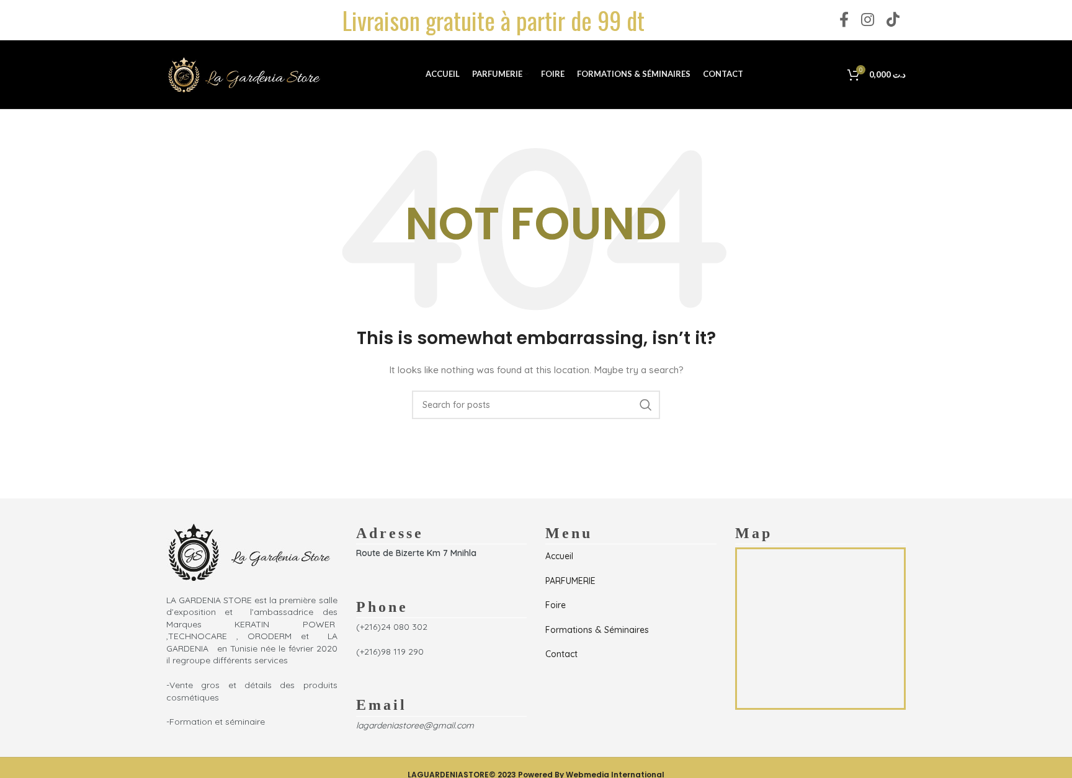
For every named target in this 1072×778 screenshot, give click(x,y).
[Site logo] (243, 73)
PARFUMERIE (570, 580)
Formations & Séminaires (597, 629)
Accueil (559, 556)
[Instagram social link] (867, 20)
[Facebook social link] (844, 20)
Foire (555, 605)
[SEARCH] (646, 405)
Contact (561, 654)
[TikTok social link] (893, 20)
